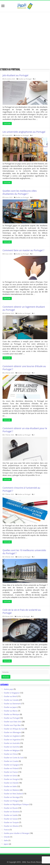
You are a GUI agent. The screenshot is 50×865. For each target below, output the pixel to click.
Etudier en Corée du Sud (13, 758)
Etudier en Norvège (11, 797)
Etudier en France (11, 772)
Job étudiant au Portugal (15, 75)
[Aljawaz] (25, 5)
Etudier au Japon (10, 707)
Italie (6, 840)
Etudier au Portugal (24, 79)
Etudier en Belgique (11, 750)
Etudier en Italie (10, 786)
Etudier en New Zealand (13, 794)
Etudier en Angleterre (12, 736)
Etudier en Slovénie (11, 812)
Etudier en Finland (11, 768)
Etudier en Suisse (11, 819)
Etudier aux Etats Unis (12, 722)
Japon (6, 844)
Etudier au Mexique (11, 714)
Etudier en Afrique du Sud (14, 729)
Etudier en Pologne (11, 801)
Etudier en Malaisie (11, 790)
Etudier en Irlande (11, 783)
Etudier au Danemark (12, 704)
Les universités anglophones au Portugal (24, 131)
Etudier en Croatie (11, 761)
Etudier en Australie (12, 743)
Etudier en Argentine (12, 740)
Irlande (7, 837)
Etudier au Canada (11, 700)
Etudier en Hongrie (11, 779)
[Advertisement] (25, 40)
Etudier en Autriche (11, 747)
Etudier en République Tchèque (16, 804)
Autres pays (8, 689)
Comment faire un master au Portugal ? (23, 250)
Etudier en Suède (10, 815)
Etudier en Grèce (10, 776)
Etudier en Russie (11, 808)
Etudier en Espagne (11, 765)
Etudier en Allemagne (12, 732)
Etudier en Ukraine (11, 826)
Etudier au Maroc (11, 711)
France (6, 830)
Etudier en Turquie (11, 822)
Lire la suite (7, 123)
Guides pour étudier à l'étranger (16, 833)
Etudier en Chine (10, 754)
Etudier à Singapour (12, 693)
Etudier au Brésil (10, 696)
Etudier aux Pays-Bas (12, 725)
